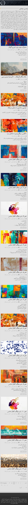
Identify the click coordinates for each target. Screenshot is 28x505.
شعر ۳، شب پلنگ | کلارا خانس (17, 216)
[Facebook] (17, 497)
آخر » (20, 488)
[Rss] (18, 497)
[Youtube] (16, 497)
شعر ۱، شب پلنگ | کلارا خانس (17, 159)
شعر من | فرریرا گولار (14, 49)
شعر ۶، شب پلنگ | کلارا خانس (17, 299)
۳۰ (26, 488)
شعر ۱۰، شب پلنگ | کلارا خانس (17, 411)
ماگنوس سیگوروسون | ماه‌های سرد (17, 133)
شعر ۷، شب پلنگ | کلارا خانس (17, 328)
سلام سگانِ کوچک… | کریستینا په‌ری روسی (14, 77)
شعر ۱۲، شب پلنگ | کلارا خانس (17, 469)
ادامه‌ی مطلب (23, 59)
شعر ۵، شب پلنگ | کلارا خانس (17, 272)
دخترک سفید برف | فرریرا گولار (17, 47)
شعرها (9, 49)
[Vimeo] (14, 497)
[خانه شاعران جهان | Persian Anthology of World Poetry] (14, 3)
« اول (26, 483)
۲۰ (2, 485)
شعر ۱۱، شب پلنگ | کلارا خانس (17, 440)
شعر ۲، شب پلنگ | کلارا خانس (17, 187)
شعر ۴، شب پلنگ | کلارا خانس (17, 245)
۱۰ (5, 485)
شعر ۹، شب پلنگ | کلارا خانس (17, 384)
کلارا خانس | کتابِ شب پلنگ (10, 162)
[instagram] (11, 497)
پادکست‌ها (13, 136)
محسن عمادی (23, 49)
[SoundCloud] (13, 497)
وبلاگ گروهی (15, 110)
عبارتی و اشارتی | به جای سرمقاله (17, 108)
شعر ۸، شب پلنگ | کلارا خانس (17, 355)
